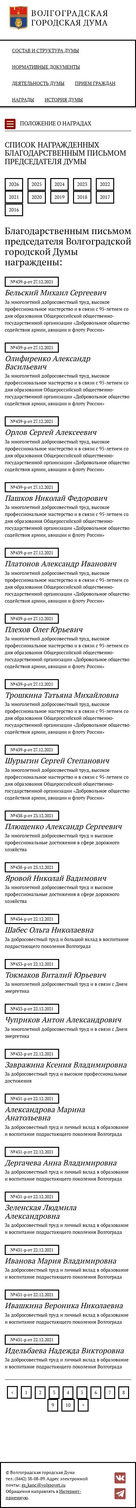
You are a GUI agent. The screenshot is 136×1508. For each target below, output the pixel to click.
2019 (59, 197)
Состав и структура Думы (45, 50)
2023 (82, 184)
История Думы (64, 99)
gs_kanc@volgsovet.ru (43, 1485)
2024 (59, 184)
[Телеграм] (120, 1493)
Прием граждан (95, 83)
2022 (105, 184)
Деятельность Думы (38, 83)
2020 (37, 197)
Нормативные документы (46, 67)
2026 (14, 184)
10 (68, 1405)
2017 (105, 197)
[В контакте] (120, 1477)
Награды (23, 99)
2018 (82, 197)
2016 (14, 209)
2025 (37, 184)
